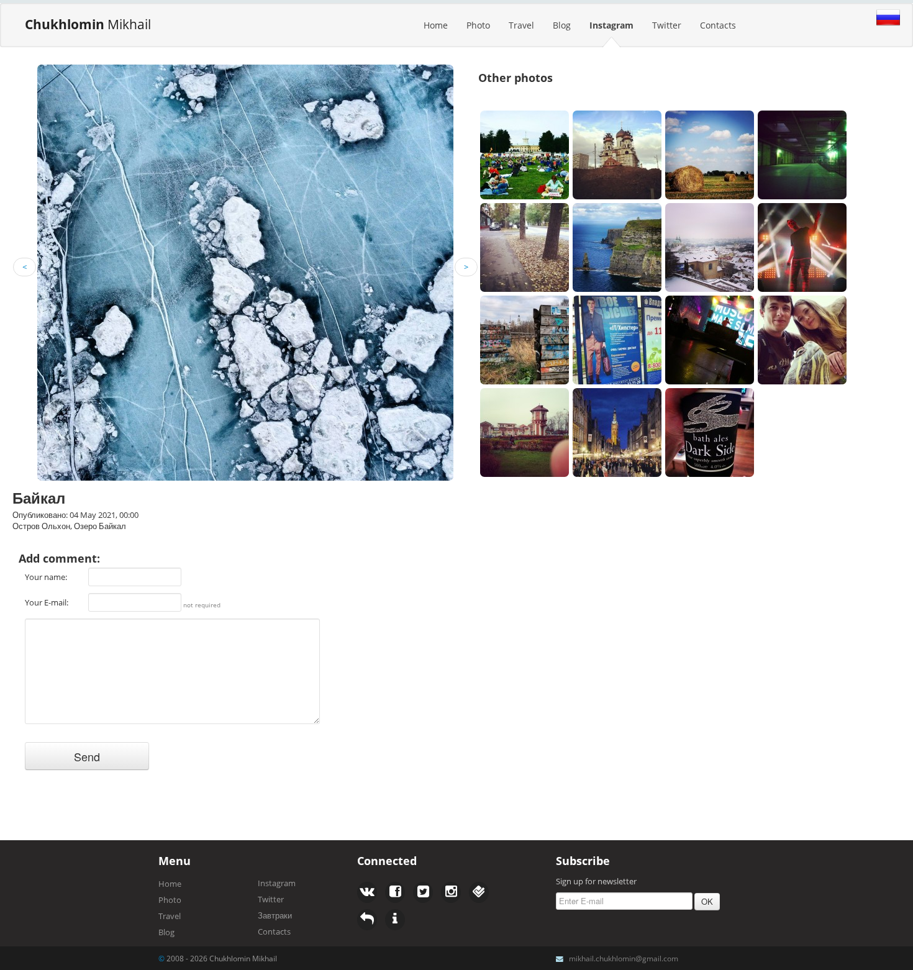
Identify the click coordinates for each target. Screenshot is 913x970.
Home (436, 25)
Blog (562, 25)
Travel (521, 25)
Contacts (718, 25)
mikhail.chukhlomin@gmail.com (623, 958)
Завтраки (275, 915)
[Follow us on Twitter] (395, 892)
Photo (478, 25)
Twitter (666, 25)
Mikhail (88, 24)
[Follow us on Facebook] (367, 892)
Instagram (611, 25)
